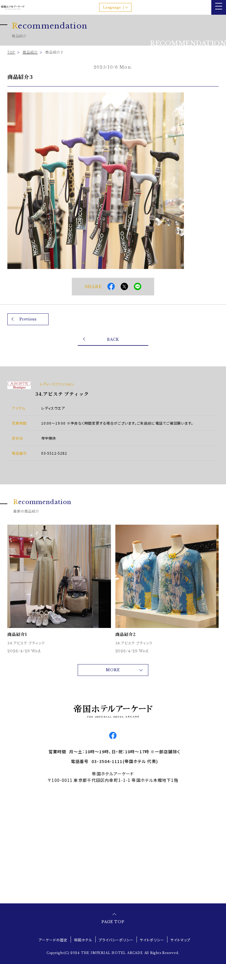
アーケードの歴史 (53, 939)
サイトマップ (180, 939)
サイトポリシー (152, 939)
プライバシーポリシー (116, 939)
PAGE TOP (113, 922)
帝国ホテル (83, 939)
